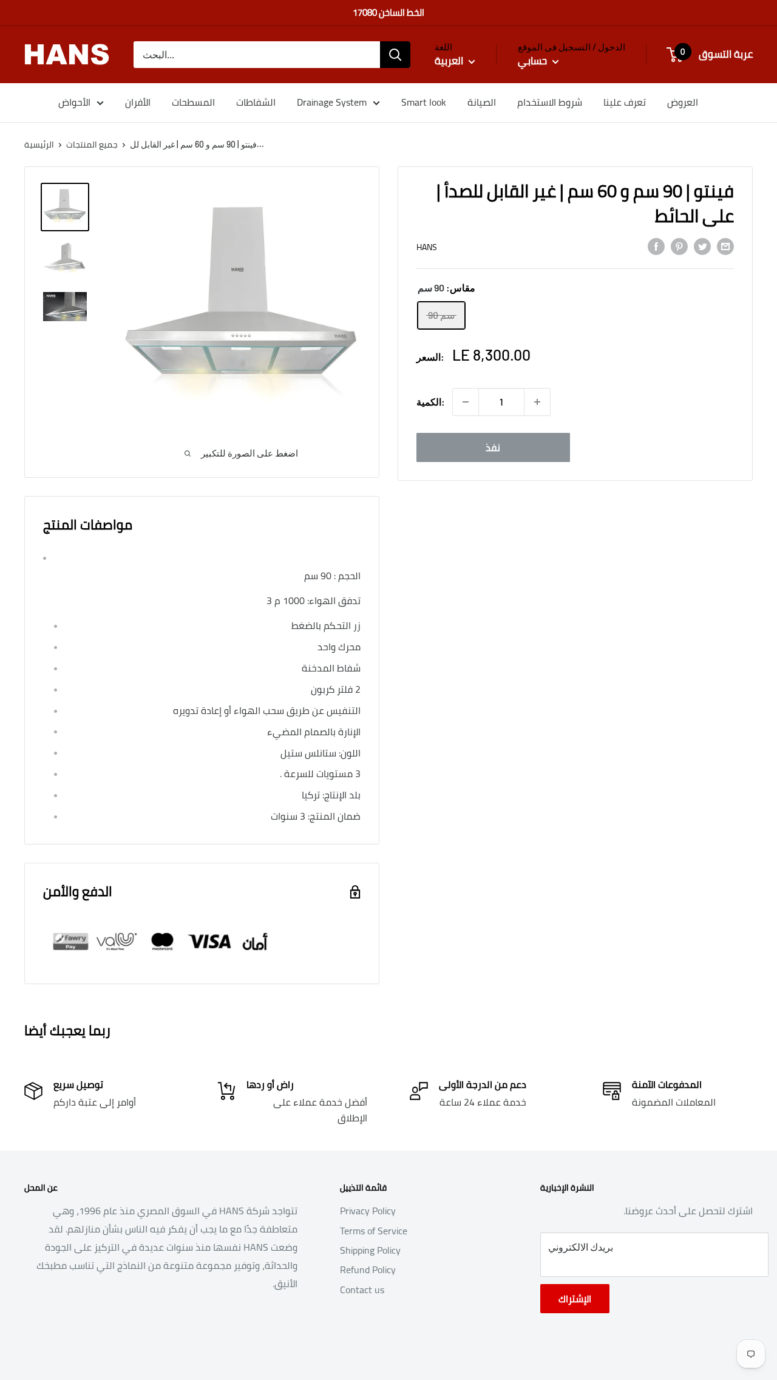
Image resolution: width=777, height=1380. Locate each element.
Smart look (423, 102)
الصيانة (481, 102)
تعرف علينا (624, 102)
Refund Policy (368, 1269)
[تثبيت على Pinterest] (679, 246)
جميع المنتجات (92, 144)
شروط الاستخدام (549, 102)
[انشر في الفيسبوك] (656, 246)
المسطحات (193, 102)
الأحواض (74, 102)
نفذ (493, 447)
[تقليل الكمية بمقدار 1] (465, 402)
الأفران (138, 102)
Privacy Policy (368, 1211)
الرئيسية (39, 144)
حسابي (533, 61)
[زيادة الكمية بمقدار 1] (537, 402)
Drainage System (332, 102)
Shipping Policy (370, 1250)
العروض (682, 102)
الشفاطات (256, 102)
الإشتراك (574, 1299)
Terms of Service (373, 1231)
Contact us (362, 1289)
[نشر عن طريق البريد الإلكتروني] (725, 246)
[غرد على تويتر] (702, 246)
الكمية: (430, 401)
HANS (426, 247)
